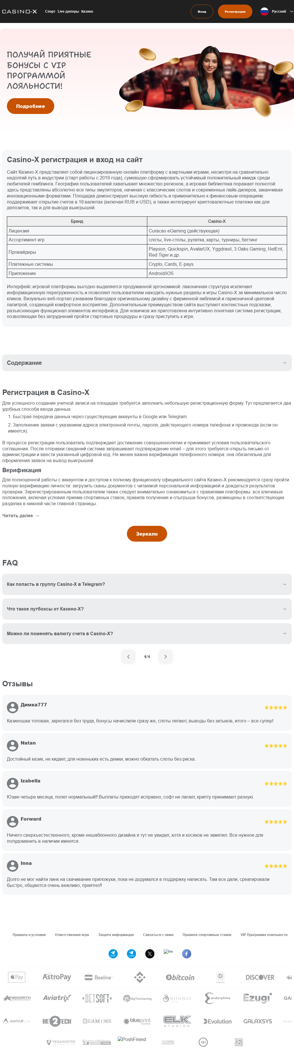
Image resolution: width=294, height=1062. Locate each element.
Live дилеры (68, 11)
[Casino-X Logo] (18, 11)
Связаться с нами (158, 935)
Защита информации (116, 935)
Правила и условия (29, 935)
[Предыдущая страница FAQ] (128, 656)
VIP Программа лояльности (264, 935)
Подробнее (30, 106)
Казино (87, 11)
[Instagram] (168, 954)
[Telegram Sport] (113, 954)
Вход (202, 11)
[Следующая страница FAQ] (165, 656)
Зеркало (147, 533)
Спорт (50, 11)
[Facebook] (186, 954)
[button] (277, 11)
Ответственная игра (72, 935)
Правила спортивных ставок (207, 935)
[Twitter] (150, 954)
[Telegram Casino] (131, 954)
